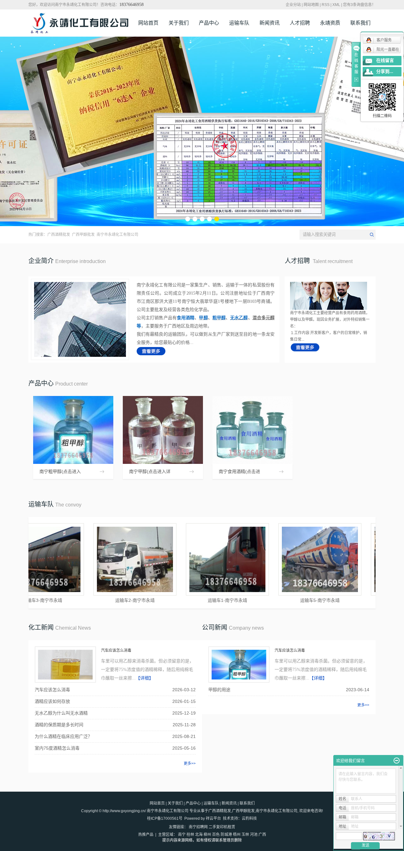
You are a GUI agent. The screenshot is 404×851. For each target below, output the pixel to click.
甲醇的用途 (219, 689)
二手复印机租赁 (222, 827)
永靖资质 (330, 23)
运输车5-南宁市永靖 (301, 600)
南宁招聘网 (198, 827)
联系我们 (360, 23)
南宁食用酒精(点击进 (239, 471)
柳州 (207, 834)
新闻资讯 (269, 23)
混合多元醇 (263, 317)
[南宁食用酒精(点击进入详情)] (252, 430)
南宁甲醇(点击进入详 (149, 471)
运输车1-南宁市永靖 (209, 600)
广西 (262, 834)
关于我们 (179, 23)
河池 (254, 834)
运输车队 (239, 23)
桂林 (190, 834)
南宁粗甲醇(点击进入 (60, 471)
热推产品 (145, 834)
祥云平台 (213, 818)
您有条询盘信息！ (359, 5)
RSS (326, 5)
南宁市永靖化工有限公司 (117, 234)
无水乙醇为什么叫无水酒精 (61, 713)
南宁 (182, 834)
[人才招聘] (305, 347)
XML (336, 5)
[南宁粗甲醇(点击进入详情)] (73, 430)
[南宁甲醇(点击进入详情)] (163, 430)
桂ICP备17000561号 (164, 818)
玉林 (245, 834)
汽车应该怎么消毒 (116, 650)
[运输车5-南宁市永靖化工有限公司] (301, 559)
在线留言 (385, 60)
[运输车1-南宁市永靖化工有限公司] (209, 559)
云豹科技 (249, 818)
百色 (216, 834)
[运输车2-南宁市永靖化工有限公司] (116, 559)
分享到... (384, 71)
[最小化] (397, 761)
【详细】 (144, 678)
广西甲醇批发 (83, 234)
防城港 (226, 834)
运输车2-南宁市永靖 (116, 600)
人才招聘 (300, 23)
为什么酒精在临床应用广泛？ (63, 736)
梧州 (237, 834)
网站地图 (311, 5)
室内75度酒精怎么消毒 (57, 748)
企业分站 (293, 5)
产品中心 (209, 23)
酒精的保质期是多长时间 (59, 724)
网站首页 (148, 23)
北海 (199, 834)
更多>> (190, 763)
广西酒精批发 (58, 234)
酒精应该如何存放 (52, 701)
